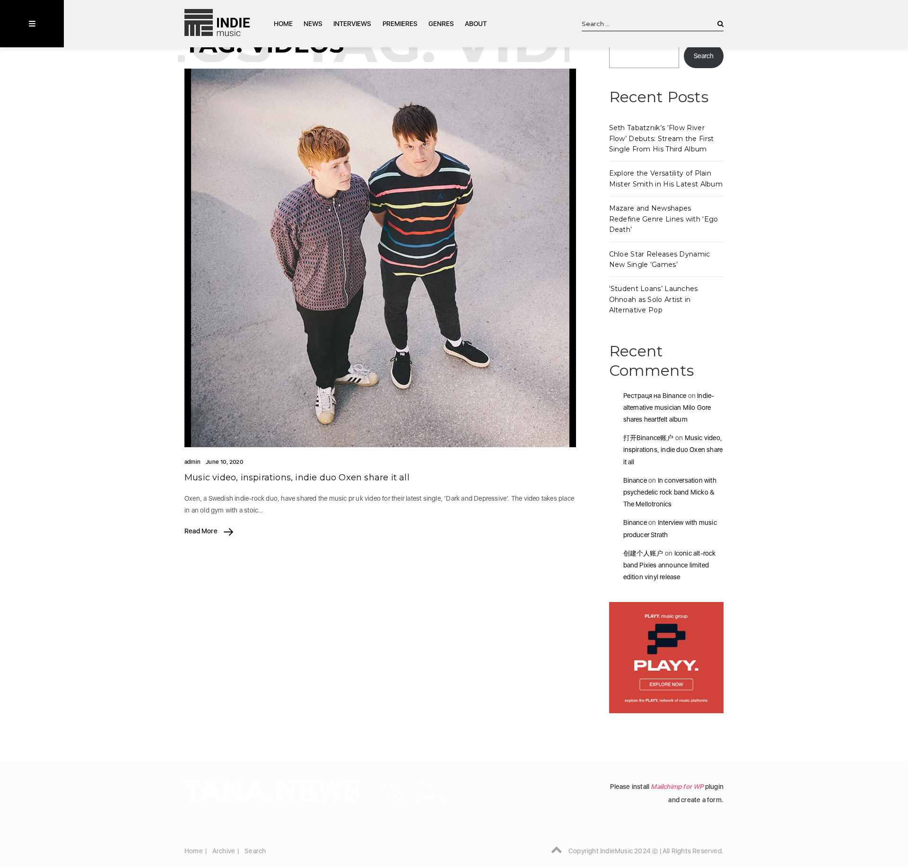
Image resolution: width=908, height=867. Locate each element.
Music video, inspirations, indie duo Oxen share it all (297, 477)
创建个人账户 (643, 553)
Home (283, 23)
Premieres (400, 23)
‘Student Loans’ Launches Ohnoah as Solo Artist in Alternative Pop (653, 299)
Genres (441, 23)
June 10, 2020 (224, 462)
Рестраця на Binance (655, 395)
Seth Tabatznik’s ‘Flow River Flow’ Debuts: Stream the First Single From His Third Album (661, 138)
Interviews (352, 23)
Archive (223, 851)
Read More (201, 531)
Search (704, 56)
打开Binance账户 (648, 438)
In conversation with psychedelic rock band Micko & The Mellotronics (669, 492)
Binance (635, 480)
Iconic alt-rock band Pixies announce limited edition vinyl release (669, 565)
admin (192, 462)
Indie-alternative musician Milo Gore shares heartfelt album (669, 407)
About (476, 23)
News (313, 23)
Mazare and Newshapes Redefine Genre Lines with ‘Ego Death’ (663, 219)
